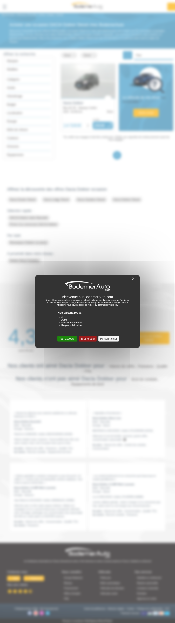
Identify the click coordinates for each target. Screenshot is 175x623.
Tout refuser (88, 338)
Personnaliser (108, 338)
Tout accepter (67, 338)
